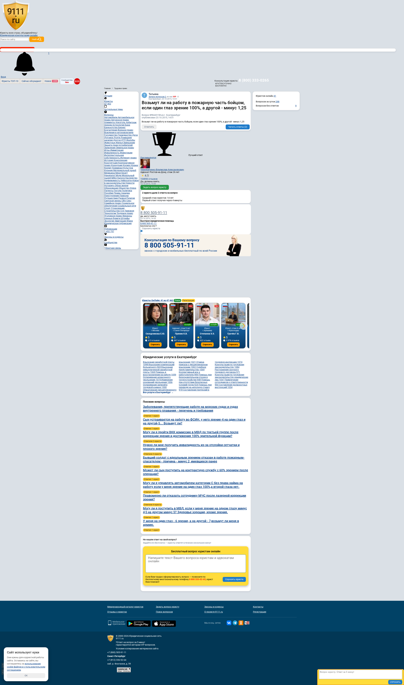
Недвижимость (112, 180)
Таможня (129, 211)
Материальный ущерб (124, 170)
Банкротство (111, 127)
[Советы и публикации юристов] (16, 15)
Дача (135, 135)
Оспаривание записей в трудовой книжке (155, 386)
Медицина (109, 173)
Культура (128, 168)
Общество (124, 188)
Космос (127, 165)
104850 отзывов (148, 177)
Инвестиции (126, 152)
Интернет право (128, 157)
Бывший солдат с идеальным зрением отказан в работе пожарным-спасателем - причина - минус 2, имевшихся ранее (193, 459)
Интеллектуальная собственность (114, 156)
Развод (122, 198)
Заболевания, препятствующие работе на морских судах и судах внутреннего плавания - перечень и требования (190, 408)
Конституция (111, 163)
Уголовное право (113, 216)
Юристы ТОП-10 (10, 81)
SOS (77, 81)
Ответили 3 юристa (152, 454)
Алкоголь (121, 122)
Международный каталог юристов (125, 606)
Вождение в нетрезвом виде (118, 132)
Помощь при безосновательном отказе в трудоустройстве (195, 377)
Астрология (118, 125)
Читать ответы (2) (237, 127)
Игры (107, 150)
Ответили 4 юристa (152, 505)
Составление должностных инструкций (231, 386)
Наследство (131, 178)
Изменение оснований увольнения (158, 381)
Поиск (177, 300)
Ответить (149, 127)
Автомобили (111, 117)
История (109, 160)
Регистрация (188, 300)
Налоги (121, 178)
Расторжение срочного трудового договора (227, 370)
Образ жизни (121, 185)
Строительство (112, 211)
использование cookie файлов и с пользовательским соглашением (26, 666)
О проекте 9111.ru (213, 612)
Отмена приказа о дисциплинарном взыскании (193, 364)
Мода (119, 175)
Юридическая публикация (118, 223)
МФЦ (114, 178)
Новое (51, 81)
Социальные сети (127, 205)
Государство (111, 135)
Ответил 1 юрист (151, 416)
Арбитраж (131, 122)
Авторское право (120, 120)
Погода (118, 190)
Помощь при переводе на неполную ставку (195, 387)
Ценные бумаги (112, 218)
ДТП (123, 140)
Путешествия (111, 198)
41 (275, 96)
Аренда (108, 125)
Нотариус (109, 185)
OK (26, 675)
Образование (111, 188)
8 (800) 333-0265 (254, 80)
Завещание (129, 142)
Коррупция (117, 165)
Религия (130, 198)
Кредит (108, 168)
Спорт (107, 208)
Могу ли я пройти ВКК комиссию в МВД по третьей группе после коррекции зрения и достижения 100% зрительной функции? (190, 434)
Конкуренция (120, 160)
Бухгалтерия (111, 130)
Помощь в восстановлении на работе (159, 373)
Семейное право (113, 203)
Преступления (111, 195)
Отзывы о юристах (117, 612)
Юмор (130, 221)
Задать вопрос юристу (154, 187)
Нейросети (126, 180)
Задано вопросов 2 (157, 97)
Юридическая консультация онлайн (19, 35)
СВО (124, 200)
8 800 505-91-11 (153, 212)
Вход (3, 77)
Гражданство (125, 135)
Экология (109, 221)
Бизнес (121, 127)
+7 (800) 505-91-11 (116, 652)
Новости (130, 183)
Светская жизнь (113, 200)
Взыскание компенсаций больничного (158, 365)
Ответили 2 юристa (152, 441)
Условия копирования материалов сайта (137, 648)
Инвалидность (112, 152)
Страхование (118, 208)
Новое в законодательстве (121, 181)
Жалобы (130, 140)
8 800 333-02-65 (197, 579)
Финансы (127, 216)
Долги (117, 137)
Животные (110, 142)
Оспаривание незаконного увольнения (157, 378)
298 (277, 101)
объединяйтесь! (29, 33)
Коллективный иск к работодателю (189, 373)
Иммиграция (117, 150)
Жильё (119, 142)
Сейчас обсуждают (31, 81)
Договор (109, 137)
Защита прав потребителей (118, 145)
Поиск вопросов (164, 612)
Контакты (258, 606)
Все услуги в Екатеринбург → (158, 392)
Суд (122, 211)
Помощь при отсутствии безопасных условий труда (194, 382)
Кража (134, 165)
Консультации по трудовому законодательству (229, 365)
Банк (127, 125)
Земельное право (125, 147)
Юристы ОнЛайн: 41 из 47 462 (158, 300)
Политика (127, 190)
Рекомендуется (148, 157)
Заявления (110, 147)
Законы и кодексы (214, 606)
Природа (124, 195)
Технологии (110, 213)
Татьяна (153, 94)
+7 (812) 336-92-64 (116, 660)
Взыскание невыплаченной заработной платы (158, 369)
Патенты (109, 190)
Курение (108, 170)
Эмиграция (121, 221)
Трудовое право (125, 213)
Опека (133, 188)
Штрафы (125, 218)
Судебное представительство (192, 368)
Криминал (117, 168)
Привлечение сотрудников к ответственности (231, 382)
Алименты (110, 122)
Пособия (109, 193)
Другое (117, 140)
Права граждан (122, 193)
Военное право (125, 130)
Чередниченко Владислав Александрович (162, 169)
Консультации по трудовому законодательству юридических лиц (231, 377)
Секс (128, 200)
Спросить (155, 344)
